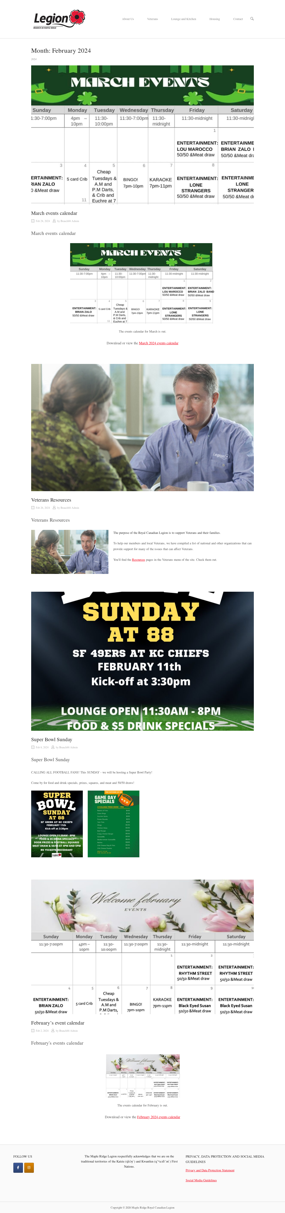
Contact (238, 19)
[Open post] (142, 134)
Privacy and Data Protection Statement (210, 1170)
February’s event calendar (57, 1022)
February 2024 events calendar (158, 1116)
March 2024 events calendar (158, 343)
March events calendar (54, 213)
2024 (34, 59)
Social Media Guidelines (201, 1180)
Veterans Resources (51, 499)
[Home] (59, 18)
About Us (128, 19)
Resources (138, 559)
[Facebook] (18, 1168)
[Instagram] (29, 1168)
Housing (215, 19)
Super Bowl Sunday (51, 739)
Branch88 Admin (70, 221)
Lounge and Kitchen (183, 19)
